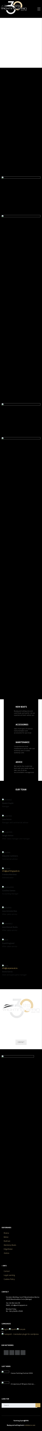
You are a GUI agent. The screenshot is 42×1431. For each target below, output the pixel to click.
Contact (7, 1271)
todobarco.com (30, 1425)
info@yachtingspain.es (11, 871)
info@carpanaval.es (10, 968)
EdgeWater (8, 1249)
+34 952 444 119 (14, 1303)
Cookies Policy (9, 1279)
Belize (6, 1237)
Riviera (6, 1233)
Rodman (7, 1241)
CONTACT (21, 1042)
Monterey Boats (10, 1245)
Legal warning (9, 1275)
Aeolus (6, 1253)
